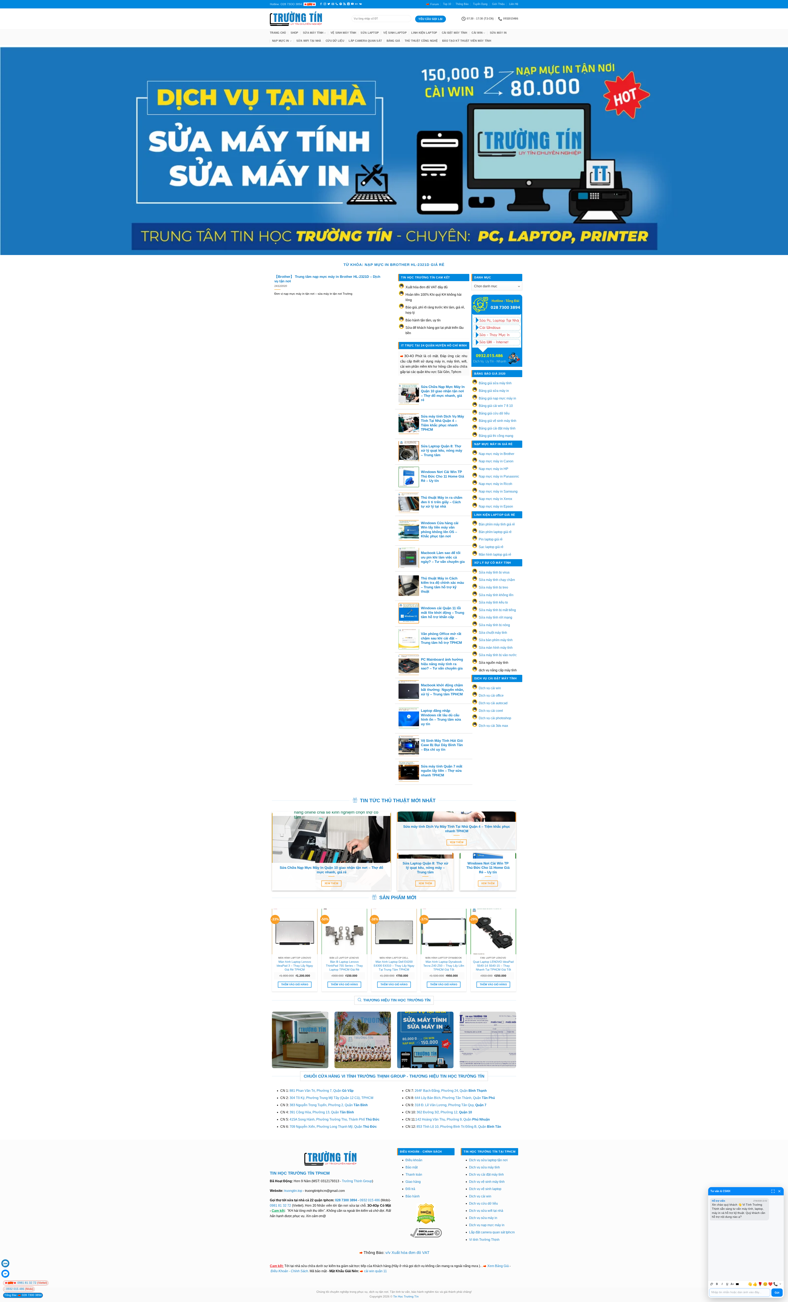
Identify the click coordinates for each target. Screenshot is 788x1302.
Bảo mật (411, 1167)
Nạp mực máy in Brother (496, 454)
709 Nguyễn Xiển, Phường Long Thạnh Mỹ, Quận (333, 1126)
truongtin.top (293, 1190)
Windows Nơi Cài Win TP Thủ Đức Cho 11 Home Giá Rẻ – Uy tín (442, 476)
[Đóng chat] (779, 1191)
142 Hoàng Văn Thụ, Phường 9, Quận (453, 1119)
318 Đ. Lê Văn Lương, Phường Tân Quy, (450, 1105)
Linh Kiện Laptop (424, 32)
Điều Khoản (279, 1271)
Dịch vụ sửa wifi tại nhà (486, 1210)
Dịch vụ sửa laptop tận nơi (488, 1160)
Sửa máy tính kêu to (493, 602)
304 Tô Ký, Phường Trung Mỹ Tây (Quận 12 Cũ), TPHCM (331, 1098)
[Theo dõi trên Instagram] (325, 4)
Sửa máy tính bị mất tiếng (497, 610)
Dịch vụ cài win (490, 688)
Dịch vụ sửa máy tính (484, 1167)
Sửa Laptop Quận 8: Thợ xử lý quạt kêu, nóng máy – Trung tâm (441, 450)
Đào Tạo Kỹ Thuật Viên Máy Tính (466, 40)
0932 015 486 (370, 1200)
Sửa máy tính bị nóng (494, 625)
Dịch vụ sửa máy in (483, 1218)
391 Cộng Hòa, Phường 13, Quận (322, 1112)
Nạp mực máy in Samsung (498, 491)
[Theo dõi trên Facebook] (321, 4)
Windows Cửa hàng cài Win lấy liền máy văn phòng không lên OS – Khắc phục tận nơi (439, 529)
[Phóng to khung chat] (773, 1191)
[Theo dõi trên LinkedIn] (348, 4)
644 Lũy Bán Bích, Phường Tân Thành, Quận (455, 1098)
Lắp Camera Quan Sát (365, 40)
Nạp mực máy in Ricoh (495, 484)
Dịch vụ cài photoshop (495, 718)
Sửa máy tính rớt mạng (495, 617)
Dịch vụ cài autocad (493, 703)
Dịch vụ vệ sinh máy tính (487, 1181)
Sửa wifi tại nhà (308, 40)
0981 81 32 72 (280, 1205)
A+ (732, 1284)
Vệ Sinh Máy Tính (343, 32)
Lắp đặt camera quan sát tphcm (492, 1232)
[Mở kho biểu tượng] (780, 1284)
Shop (294, 32)
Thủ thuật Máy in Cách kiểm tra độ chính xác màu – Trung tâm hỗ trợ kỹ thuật (442, 585)
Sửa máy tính (313, 32)
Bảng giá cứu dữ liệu (494, 413)
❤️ (770, 1284)
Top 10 (447, 4)
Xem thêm (331, 883)
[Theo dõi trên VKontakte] (360, 4)
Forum (434, 4)
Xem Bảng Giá (498, 1266)
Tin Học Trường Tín (406, 1296)
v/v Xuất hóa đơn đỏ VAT (407, 1252)
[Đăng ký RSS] (344, 4)
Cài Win (477, 32)
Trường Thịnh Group (357, 1181)
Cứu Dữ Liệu (335, 40)
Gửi (777, 1292)
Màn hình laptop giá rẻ (495, 554)
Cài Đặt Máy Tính (454, 32)
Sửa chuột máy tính (493, 632)
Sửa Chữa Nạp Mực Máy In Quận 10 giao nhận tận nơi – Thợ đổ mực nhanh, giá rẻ (443, 393)
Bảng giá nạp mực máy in (497, 398)
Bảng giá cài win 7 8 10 (496, 405)
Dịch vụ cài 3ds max (493, 725)
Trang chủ (278, 32)
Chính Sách (299, 1271)
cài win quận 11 (375, 1271)
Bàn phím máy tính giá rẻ (497, 524)
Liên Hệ (513, 4)
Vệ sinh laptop (395, 32)
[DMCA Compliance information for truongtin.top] (426, 1232)
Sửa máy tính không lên (496, 595)
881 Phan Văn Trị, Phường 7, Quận (322, 1090)
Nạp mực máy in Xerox (495, 499)
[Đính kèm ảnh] (711, 1284)
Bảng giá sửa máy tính (495, 383)
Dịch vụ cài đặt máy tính (486, 1174)
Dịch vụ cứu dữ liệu (483, 1203)
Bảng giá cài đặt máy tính (497, 428)
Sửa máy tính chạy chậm (497, 580)
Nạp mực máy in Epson (496, 506)
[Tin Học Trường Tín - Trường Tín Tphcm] (307, 19)
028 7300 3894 (346, 1200)
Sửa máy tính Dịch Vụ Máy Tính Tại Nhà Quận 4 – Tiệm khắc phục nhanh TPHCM (442, 423)
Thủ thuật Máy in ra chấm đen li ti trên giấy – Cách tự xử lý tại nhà (441, 502)
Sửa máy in (498, 32)
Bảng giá (393, 40)
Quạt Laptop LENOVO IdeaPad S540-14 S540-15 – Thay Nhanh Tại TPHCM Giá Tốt (493, 965)
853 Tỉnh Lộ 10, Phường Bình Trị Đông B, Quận (459, 1126)
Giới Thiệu (498, 4)
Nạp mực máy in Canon (496, 461)
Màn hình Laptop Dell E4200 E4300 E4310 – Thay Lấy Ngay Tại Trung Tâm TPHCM (394, 965)
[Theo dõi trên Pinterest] (340, 4)
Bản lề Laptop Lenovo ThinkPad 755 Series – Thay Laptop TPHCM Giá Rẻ (344, 965)
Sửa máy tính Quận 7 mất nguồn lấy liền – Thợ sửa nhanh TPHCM (441, 770)
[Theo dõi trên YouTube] (352, 4)
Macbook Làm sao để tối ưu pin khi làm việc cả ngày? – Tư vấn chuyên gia (443, 557)
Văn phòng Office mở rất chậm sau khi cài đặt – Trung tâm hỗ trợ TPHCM (441, 638)
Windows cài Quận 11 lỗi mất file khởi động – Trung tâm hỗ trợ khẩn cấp (442, 612)
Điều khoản (413, 1160)
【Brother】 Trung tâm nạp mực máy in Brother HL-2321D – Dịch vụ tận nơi (327, 279)
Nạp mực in (280, 40)
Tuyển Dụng (480, 4)
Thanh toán (413, 1174)
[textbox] (739, 1292)
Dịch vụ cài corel (491, 710)
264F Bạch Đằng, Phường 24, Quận (451, 1090)
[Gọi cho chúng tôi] (337, 4)
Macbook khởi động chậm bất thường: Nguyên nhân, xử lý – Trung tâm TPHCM (442, 689)
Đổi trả (410, 1189)
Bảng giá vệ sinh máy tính (497, 420)
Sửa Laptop (370, 32)
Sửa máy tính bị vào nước (498, 655)
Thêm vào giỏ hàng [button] (294, 984)
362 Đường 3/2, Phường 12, (444, 1112)
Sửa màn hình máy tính (496, 647)
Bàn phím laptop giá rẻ (495, 532)
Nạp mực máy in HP (493, 469)
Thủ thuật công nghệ (421, 40)
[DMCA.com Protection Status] (425, 1213)
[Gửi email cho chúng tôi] (333, 4)
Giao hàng (413, 1181)
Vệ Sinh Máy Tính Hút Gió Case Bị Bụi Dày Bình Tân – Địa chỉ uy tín (442, 745)
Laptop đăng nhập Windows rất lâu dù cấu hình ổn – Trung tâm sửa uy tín (441, 717)
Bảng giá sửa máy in (494, 390)
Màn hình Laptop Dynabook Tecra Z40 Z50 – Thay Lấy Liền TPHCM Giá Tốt (443, 965)
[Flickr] (356, 4)
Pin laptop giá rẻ (491, 539)
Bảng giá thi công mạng (496, 435)
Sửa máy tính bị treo (493, 587)
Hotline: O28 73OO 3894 (286, 4)
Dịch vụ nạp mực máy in (486, 1225)
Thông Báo (462, 4)
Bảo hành (412, 1196)
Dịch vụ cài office (491, 695)
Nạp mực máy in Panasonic (499, 476)
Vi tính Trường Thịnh (484, 1239)
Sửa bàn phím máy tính (496, 640)
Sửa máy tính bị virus (494, 572)
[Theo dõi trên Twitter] (329, 4)
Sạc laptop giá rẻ (491, 547)
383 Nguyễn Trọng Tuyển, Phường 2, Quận (329, 1105)
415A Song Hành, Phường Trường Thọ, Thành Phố (334, 1119)
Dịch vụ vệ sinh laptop (485, 1189)
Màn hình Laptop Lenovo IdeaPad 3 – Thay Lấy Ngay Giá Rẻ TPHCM (295, 965)
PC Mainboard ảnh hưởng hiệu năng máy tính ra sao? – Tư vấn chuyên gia (442, 664)
